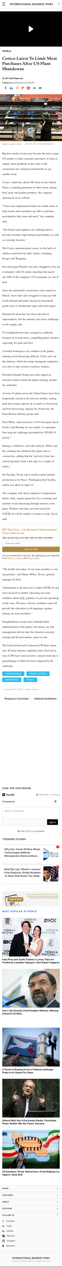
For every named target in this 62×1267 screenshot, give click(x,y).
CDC (22, 598)
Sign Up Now (15, 899)
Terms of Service (15, 558)
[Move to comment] (40, 88)
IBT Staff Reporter (14, 78)
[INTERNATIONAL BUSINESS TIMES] (31, 4)
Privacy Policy (33, 558)
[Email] (34, 88)
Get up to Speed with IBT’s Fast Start (42, 894)
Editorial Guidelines (45, 698)
